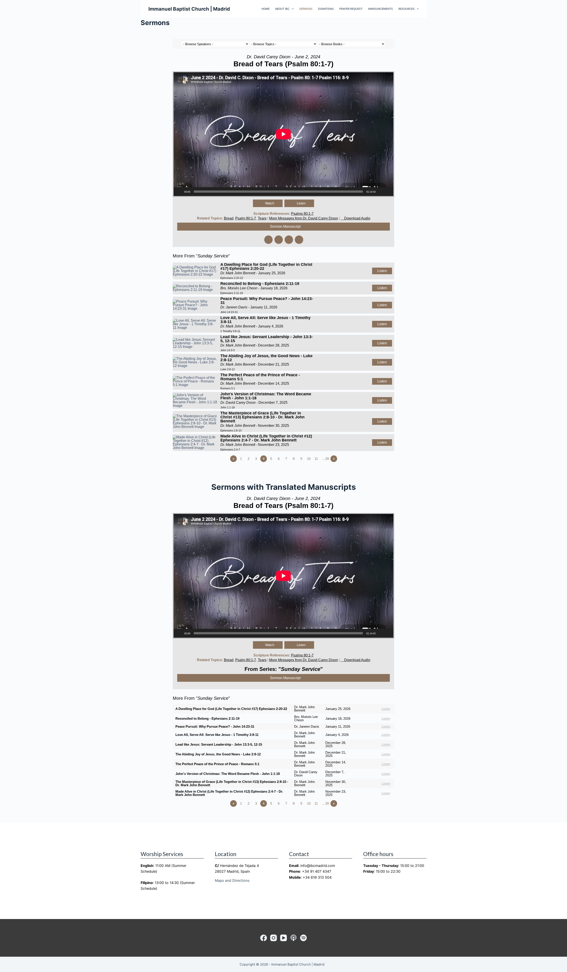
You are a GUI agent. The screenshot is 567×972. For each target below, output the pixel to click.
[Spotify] (303, 938)
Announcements (380, 8)
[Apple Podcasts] (293, 938)
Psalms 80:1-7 (302, 214)
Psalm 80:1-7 (245, 218)
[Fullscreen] (387, 191)
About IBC (282, 8)
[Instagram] (273, 938)
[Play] (179, 191)
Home (266, 8)
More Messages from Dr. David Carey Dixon (303, 218)
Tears (262, 218)
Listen (301, 203)
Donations (326, 8)
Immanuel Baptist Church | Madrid (189, 9)
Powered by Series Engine (377, 470)
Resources (406, 8)
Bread (228, 218)
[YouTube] (283, 938)
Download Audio (357, 218)
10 (309, 459)
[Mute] (380, 191)
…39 (325, 459)
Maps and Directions (232, 880)
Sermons (306, 8)
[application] (283, 134)
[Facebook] (263, 938)
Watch (269, 203)
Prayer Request (351, 8)
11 (316, 459)
